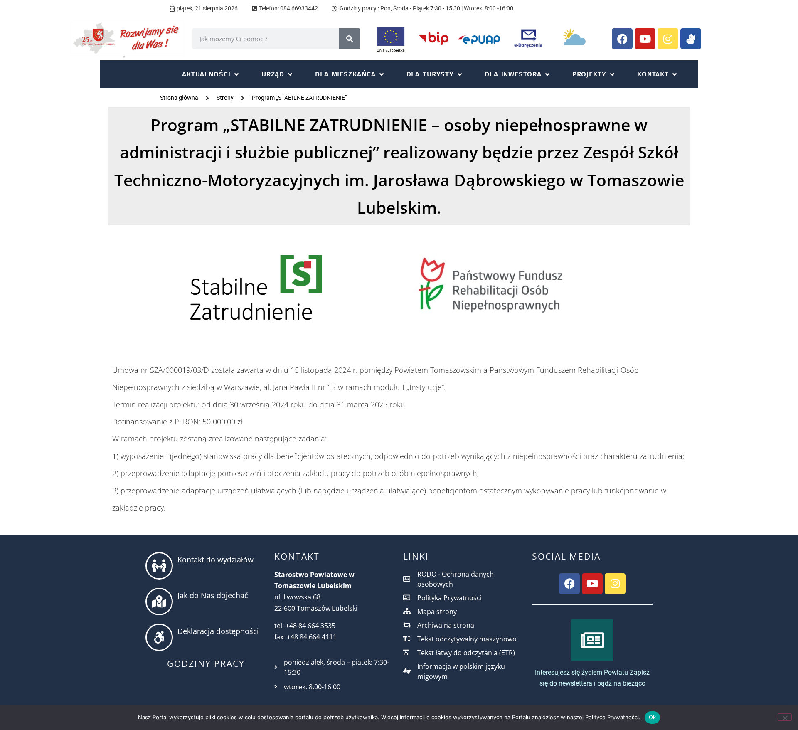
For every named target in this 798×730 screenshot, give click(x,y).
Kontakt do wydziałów (215, 560)
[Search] (349, 38)
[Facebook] (622, 38)
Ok (652, 717)
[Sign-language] (690, 38)
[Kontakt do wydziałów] (159, 566)
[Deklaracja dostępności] (159, 637)
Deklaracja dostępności (218, 631)
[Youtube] (645, 38)
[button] (211, 74)
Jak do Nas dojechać (212, 595)
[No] (785, 717)
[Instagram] (668, 38)
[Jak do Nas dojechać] (159, 601)
